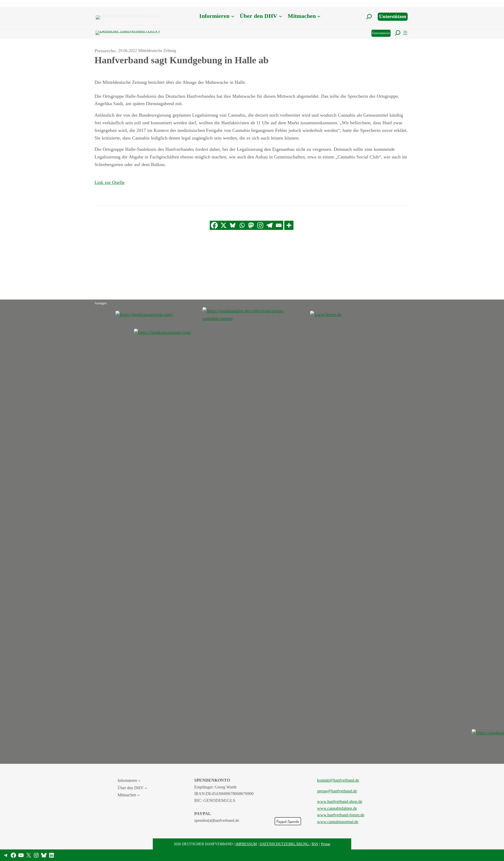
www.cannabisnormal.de (337, 821)
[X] (223, 225)
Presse (325, 844)
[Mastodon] (251, 225)
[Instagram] (260, 225)
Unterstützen (392, 16)
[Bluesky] (232, 225)
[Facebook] (214, 225)
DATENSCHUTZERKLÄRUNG (285, 844)
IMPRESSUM (246, 844)
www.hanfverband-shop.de (339, 801)
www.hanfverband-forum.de (340, 815)
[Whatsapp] (241, 225)
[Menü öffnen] (405, 33)
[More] (289, 225)
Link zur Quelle (109, 182)
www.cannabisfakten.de (337, 808)
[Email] (278, 225)
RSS (315, 844)
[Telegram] (269, 225)
